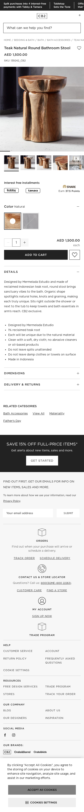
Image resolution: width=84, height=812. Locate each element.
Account (52, 651)
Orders (42, 540)
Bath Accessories (15, 413)
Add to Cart (36, 255)
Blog (7, 710)
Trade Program (42, 635)
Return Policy (15, 658)
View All (38, 413)
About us (52, 710)
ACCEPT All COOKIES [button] (42, 790)
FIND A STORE (57, 590)
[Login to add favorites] (79, 48)
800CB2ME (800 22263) (56, 583)
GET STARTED (42, 460)
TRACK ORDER (24, 558)
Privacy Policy (11, 500)
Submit (68, 513)
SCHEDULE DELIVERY (55, 558)
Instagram (13, 735)
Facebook (5, 735)
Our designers (15, 718)
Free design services (20, 686)
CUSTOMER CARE (29, 590)
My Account (42, 609)
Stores (9, 694)
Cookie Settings (16, 670)
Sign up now (42, 616)
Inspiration (54, 718)
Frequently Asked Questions (60, 660)
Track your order (60, 694)
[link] (11, 16)
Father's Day (12, 420)
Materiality (56, 413)
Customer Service (18, 651)
